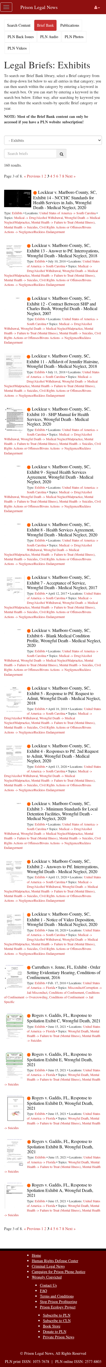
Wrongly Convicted (47, 1277)
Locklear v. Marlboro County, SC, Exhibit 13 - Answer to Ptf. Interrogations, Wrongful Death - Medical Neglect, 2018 (63, 250)
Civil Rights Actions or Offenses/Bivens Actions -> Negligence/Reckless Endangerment (47, 229)
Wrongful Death (78, 1031)
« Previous (32, 176)
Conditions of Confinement (66, 992)
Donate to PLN (54, 1331)
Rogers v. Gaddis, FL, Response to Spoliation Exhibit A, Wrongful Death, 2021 (60, 1190)
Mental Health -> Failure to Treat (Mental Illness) (63, 222)
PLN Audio (49, 36)
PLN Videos (17, 48)
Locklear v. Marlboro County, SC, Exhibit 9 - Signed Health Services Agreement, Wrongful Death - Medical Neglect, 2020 (60, 474)
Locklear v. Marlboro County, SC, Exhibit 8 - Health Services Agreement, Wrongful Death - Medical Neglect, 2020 (62, 529)
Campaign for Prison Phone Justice (58, 1271)
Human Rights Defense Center (55, 1260)
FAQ (43, 1290)
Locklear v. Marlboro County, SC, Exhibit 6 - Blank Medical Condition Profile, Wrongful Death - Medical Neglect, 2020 (64, 637)
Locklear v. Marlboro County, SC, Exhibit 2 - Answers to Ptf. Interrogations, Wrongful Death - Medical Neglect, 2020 (63, 866)
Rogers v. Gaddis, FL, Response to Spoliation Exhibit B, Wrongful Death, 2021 (60, 1146)
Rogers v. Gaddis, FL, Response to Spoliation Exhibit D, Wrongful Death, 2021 (60, 1103)
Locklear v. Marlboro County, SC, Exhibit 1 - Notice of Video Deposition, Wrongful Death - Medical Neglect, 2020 (62, 919)
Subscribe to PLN (56, 1315)
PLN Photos (74, 36)
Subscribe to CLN (57, 1320)
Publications (69, 25)
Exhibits (17, 213)
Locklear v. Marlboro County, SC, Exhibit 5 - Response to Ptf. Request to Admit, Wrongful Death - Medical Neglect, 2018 (64, 695)
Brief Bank (45, 25)
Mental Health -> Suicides (21, 227)
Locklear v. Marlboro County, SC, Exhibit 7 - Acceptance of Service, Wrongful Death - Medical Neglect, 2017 (62, 582)
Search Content (18, 25)
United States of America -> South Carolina (67, 213)
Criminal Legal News (48, 1266)
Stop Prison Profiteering (58, 1301)
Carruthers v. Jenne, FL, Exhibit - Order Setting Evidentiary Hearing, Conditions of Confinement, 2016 (63, 972)
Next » (70, 176)
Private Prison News (58, 1337)
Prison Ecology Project (58, 1307)
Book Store (51, 1326)
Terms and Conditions (57, 1296)
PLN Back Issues (21, 36)
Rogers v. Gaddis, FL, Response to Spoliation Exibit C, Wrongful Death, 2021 (64, 1017)
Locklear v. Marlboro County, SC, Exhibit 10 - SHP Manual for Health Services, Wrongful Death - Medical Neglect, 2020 (59, 416)
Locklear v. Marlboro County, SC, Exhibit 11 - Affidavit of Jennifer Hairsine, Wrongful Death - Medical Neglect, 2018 (63, 361)
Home (36, 1255)
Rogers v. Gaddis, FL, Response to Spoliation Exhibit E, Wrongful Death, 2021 (60, 1059)
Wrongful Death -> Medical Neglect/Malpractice (52, 328)
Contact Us (48, 1285)
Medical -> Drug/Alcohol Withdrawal (38, 217)
